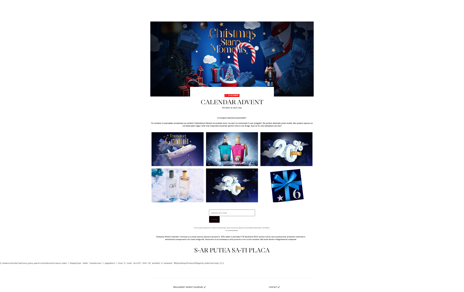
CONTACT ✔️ (274, 287)
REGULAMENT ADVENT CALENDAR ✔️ (189, 287)
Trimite (214, 219)
